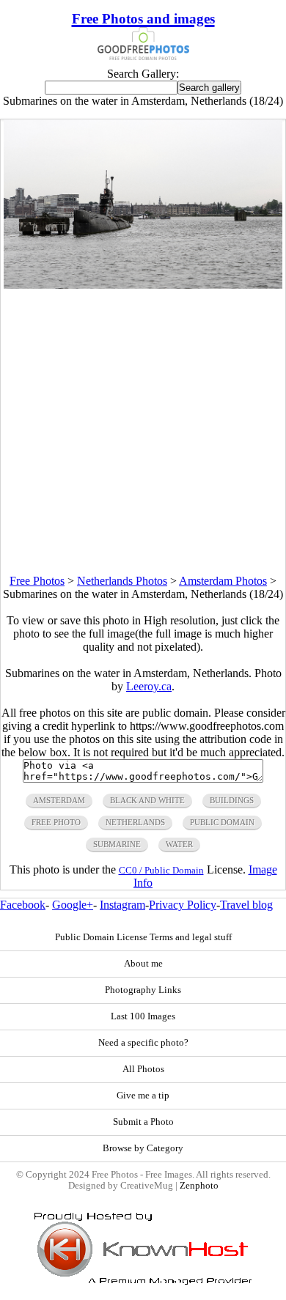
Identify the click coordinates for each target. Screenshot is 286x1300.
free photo (56, 822)
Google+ (72, 904)
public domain (222, 822)
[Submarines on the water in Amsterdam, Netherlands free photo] (143, 284)
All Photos (143, 1069)
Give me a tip (143, 1095)
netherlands (135, 822)
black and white (147, 800)
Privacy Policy (182, 904)
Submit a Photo (143, 1122)
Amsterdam (59, 800)
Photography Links (143, 990)
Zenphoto (199, 1186)
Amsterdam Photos (223, 581)
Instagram (122, 904)
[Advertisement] (143, 432)
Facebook (22, 904)
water (179, 844)
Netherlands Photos (122, 581)
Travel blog (246, 904)
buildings (232, 800)
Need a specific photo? (143, 1043)
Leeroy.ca (149, 686)
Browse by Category (143, 1148)
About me (143, 964)
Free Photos (37, 581)
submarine (117, 844)
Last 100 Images (143, 1016)
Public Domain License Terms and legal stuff (143, 937)
